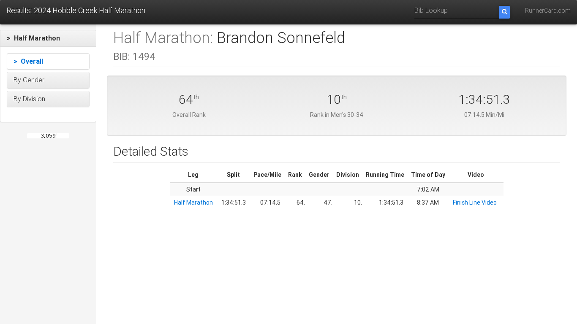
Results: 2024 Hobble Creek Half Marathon (75, 10)
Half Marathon (193, 202)
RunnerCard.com (548, 10)
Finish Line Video (475, 202)
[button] (48, 38)
